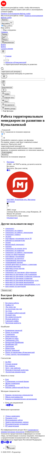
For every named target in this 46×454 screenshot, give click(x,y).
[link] (4, 39)
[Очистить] (4, 76)
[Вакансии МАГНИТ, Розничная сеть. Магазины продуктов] (25, 185)
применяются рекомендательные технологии (19, 431)
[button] (3, 45)
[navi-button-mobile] (3, 51)
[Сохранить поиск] (3, 82)
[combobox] (11, 71)
